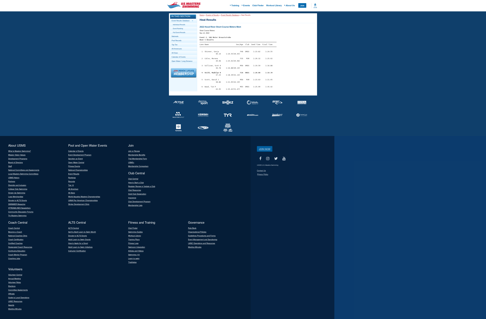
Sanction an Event (75, 158)
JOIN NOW (264, 149)
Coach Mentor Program (17, 254)
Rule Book (192, 228)
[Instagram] (267, 158)
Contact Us (261, 170)
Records (71, 181)
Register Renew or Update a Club (141, 186)
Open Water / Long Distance (182, 61)
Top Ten (174, 45)
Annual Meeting (14, 278)
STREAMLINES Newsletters (19, 208)
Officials (11, 293)
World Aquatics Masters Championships (84, 196)
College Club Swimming (17, 189)
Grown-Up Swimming (16, 193)
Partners (11, 181)
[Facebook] (260, 158)
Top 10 (71, 185)
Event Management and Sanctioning (202, 239)
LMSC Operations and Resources (201, 243)
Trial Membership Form (137, 158)
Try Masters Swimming (17, 215)
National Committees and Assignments (23, 170)
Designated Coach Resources (20, 247)
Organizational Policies (197, 232)
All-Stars (175, 53)
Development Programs (17, 158)
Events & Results (212, 15)
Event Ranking (178, 28)
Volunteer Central (15, 274)
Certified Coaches (15, 243)
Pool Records (176, 40)
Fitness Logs (133, 243)
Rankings (72, 177)
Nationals (175, 36)
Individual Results (179, 24)
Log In (315, 7)
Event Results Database (230, 15)
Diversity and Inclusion (17, 185)
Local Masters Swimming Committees (23, 174)
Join (302, 5)
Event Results (73, 174)
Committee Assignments (18, 290)
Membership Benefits (136, 155)
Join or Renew (134, 151)
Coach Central (14, 228)
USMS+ (131, 162)
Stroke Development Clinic (78, 204)
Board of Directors (15, 162)
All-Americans (177, 49)
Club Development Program (139, 201)
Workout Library (274, 5)
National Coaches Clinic (17, 235)
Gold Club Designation (137, 194)
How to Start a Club (136, 182)
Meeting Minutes (194, 247)
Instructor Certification (77, 251)
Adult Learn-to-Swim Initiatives (80, 247)
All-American (73, 189)
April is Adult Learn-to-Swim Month (82, 232)
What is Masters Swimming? (19, 151)
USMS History (13, 177)
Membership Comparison (138, 166)
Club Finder (258, 5)
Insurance (132, 197)
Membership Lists (135, 205)
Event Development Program (79, 155)
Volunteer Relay (14, 282)
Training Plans (134, 239)
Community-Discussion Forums (20, 211)
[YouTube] (284, 158)
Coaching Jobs (14, 258)
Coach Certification (15, 239)
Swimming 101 (134, 254)
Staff (10, 166)
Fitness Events (74, 166)
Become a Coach (15, 232)
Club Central (133, 178)
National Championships (78, 170)
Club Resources (134, 190)
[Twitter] (276, 158)
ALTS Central (73, 228)
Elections (11, 286)
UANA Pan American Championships (83, 200)
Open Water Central (76, 162)
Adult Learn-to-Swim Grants (79, 239)
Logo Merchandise (15, 196)
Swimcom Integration (136, 247)
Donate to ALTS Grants (17, 200)
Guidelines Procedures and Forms (202, 235)
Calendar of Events (179, 57)
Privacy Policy (262, 174)
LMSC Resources (15, 301)
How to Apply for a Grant (78, 243)
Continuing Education (16, 251)
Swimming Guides (135, 232)
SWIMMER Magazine (16, 204)
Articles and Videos (136, 251)
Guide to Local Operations (18, 297)
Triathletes (132, 262)
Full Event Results (179, 32)
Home (202, 15)
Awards (11, 305)
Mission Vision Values (16, 155)
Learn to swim (133, 258)
